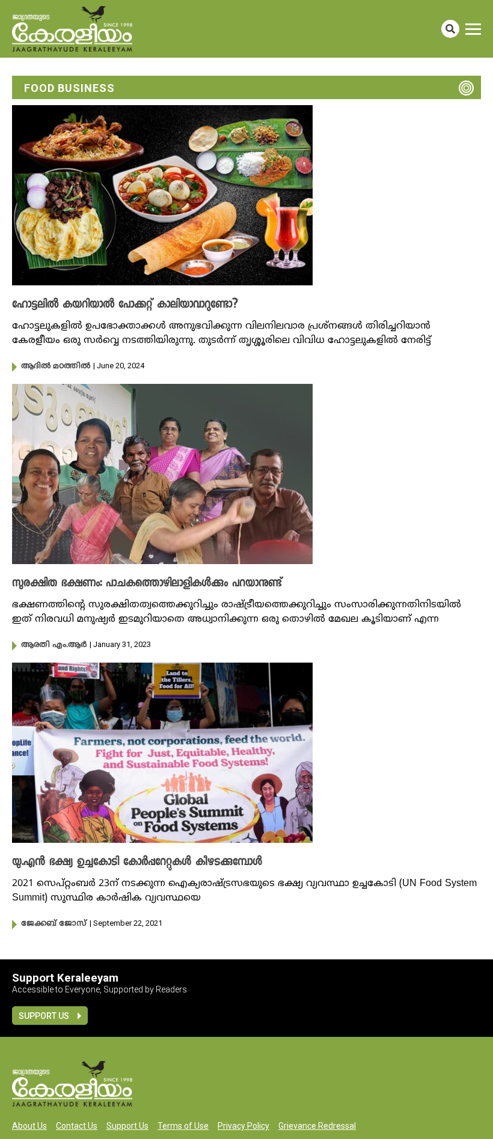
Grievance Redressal (317, 1126)
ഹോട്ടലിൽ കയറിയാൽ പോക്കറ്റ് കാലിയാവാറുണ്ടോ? (125, 305)
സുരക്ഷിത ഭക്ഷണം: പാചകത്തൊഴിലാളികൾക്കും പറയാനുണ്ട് (147, 584)
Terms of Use (183, 1126)
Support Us (44, 1016)
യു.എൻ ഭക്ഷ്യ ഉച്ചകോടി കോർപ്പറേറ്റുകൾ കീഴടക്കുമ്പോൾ (137, 862)
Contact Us (76, 1126)
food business (69, 88)
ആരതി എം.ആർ (54, 645)
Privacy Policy (243, 1126)
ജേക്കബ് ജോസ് (54, 924)
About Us (29, 1126)
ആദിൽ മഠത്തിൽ (55, 366)
